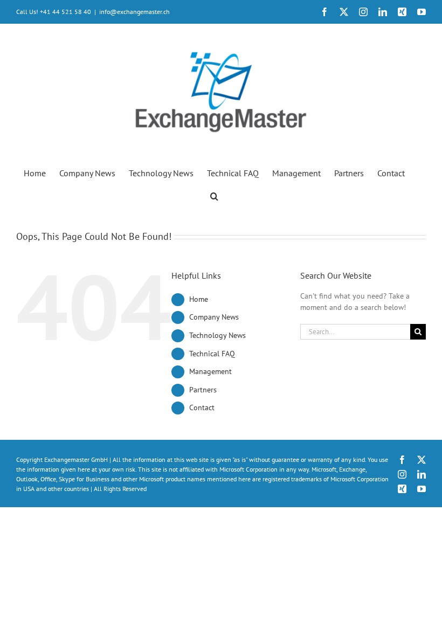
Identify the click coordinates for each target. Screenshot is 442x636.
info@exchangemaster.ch (134, 12)
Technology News (217, 335)
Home (198, 299)
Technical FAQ (212, 353)
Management (210, 371)
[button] (214, 195)
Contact (202, 407)
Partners (203, 390)
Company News (214, 317)
